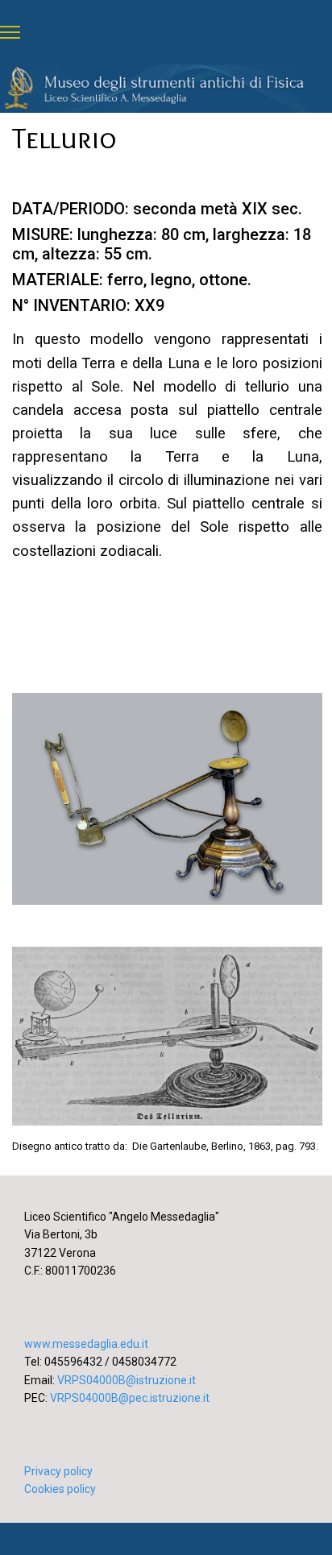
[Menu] (10, 32)
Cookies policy (60, 1488)
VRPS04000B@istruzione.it (126, 1380)
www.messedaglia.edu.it (86, 1343)
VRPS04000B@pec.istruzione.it (130, 1397)
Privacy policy (58, 1471)
